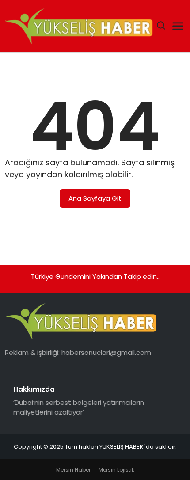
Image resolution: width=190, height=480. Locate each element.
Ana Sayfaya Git (95, 198)
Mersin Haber (73, 469)
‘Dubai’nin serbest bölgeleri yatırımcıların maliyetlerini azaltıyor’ (78, 407)
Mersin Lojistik (116, 469)
